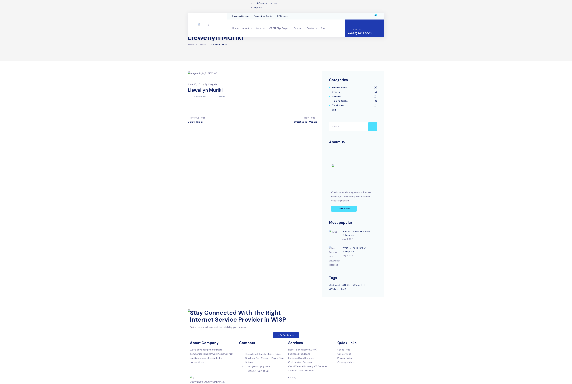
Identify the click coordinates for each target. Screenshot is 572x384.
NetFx (347, 285)
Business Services (241, 16)
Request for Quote (263, 16)
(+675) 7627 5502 (360, 33)
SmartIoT (360, 285)
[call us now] (350, 23)
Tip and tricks (340, 100)
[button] (344, 209)
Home (191, 44)
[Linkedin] (200, 6)
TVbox (334, 289)
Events (336, 92)
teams (202, 44)
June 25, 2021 (195, 84)
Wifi (334, 109)
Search (372, 126)
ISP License (282, 16)
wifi (344, 289)
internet (335, 285)
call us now (354, 29)
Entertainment (340, 87)
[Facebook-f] (190, 6)
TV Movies (338, 105)
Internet (336, 96)
